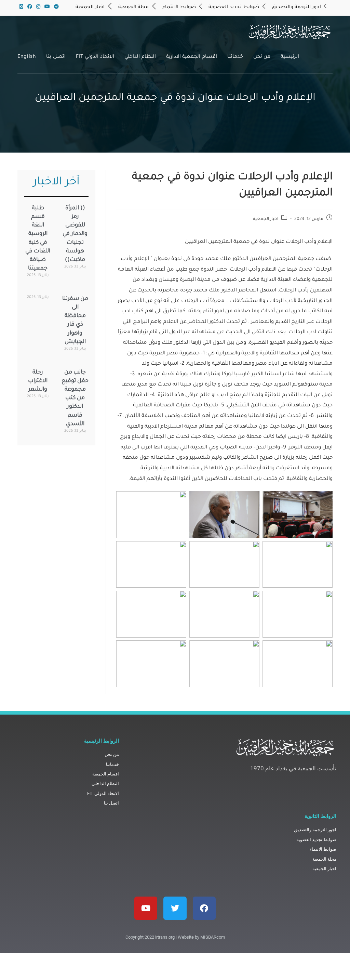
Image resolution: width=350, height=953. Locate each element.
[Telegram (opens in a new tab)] (55, 7)
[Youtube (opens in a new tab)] (47, 7)
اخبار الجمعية (266, 219)
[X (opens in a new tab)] (21, 7)
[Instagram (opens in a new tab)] (38, 7)
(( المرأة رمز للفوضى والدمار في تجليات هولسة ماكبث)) (75, 234)
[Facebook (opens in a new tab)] (29, 7)
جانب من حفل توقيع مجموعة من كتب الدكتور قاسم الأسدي (75, 398)
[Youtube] (145, 908)
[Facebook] (204, 908)
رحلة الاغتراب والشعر (38, 381)
